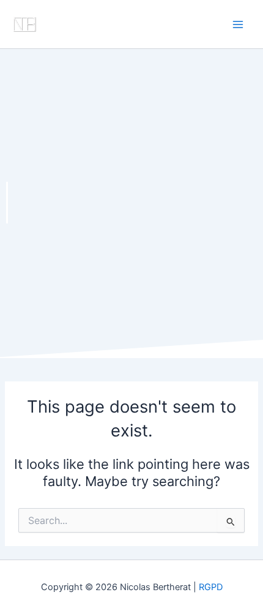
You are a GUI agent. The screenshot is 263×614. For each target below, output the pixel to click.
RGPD (211, 587)
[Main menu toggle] (238, 24)
